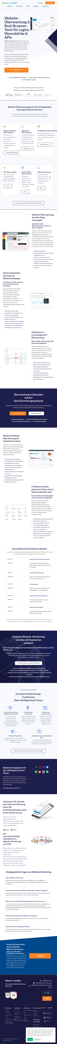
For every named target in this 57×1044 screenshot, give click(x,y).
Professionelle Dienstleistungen (8, 1022)
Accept (30, 1039)
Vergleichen (27, 1021)
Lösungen (35, 6)
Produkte (9, 6)
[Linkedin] (48, 1008)
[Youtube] (51, 1008)
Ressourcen (46, 6)
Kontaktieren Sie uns (18, 1013)
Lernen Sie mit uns (27, 1015)
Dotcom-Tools (37, 1026)
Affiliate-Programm (35, 1011)
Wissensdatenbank (27, 1010)
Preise (28, 6)
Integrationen (8, 1015)
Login (41, 2)
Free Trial (50, 2)
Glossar (26, 1018)
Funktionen (19, 6)
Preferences (37, 1039)
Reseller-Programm (35, 1015)
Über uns (17, 1010)
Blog (25, 1012)
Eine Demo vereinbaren (17, 1017)
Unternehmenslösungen (8, 1019)
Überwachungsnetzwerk (18, 1020)
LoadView (36, 1024)
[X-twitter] (46, 1008)
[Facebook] (43, 1008)
